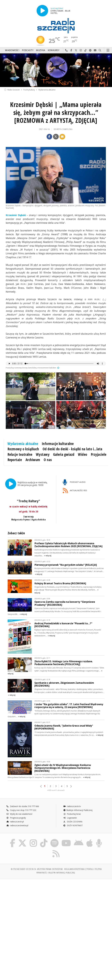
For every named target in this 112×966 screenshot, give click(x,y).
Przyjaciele (98, 454)
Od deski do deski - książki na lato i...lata (72, 448)
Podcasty (27, 50)
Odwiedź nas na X (76, 50)
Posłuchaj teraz (73, 814)
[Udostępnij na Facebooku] (49, 137)
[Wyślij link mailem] (62, 137)
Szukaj (100, 50)
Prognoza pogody (17, 817)
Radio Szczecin (14, 90)
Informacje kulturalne (58, 443)
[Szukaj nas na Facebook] (12, 839)
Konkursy (53, 50)
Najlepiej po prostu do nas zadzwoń (66, 50)
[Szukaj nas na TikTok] (44, 839)
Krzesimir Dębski (16, 215)
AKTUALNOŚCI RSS (78, 490)
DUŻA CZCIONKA (74, 821)
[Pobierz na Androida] (78, 839)
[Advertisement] (30, 902)
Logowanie (71, 817)
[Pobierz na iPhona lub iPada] (89, 839)
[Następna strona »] (71, 786)
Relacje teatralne (20, 454)
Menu (108, 50)
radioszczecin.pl (16, 821)
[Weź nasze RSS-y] (56, 850)
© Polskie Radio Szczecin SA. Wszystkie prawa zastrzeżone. (37, 869)
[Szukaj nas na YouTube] (66, 839)
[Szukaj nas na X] (22, 839)
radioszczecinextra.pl (18, 825)
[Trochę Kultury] (56, 70)
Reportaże (15, 459)
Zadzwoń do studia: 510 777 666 (24, 806)
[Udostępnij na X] (56, 137)
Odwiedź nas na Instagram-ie (80, 50)
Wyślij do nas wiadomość (95, 50)
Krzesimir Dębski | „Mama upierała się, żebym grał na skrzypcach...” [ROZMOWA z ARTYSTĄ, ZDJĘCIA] (55, 112)
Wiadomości (12, 50)
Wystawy (43, 454)
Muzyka (40, 50)
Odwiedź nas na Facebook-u (71, 50)
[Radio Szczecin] (56, 25)
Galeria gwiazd (63, 454)
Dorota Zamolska (63, 129)
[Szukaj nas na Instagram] (33, 839)
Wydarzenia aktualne (46, 90)
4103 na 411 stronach (56, 790)
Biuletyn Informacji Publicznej (79, 810)
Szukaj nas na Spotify (90, 50)
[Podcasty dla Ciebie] (99, 839)
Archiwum (33, 459)
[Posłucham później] (58, 368)
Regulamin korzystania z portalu (79, 869)
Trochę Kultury (29, 90)
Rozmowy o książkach (23, 448)
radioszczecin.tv (73, 806)
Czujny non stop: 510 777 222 (22, 810)
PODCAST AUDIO (77, 482)
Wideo (82, 454)
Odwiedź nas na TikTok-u (85, 50)
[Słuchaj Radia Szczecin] (42, 10)
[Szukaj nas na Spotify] (54, 839)
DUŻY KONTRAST (74, 825)
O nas (48, 459)
